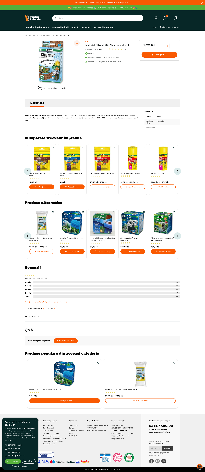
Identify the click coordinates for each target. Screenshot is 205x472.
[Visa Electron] (45, 461)
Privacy (106, 469)
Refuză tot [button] (28, 461)
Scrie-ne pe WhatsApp (96, 431)
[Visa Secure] (77, 461)
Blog (118, 469)
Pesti (26, 35)
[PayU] (70, 461)
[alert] (20, 444)
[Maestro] (57, 461)
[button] (52, 62)
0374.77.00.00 (92, 428)
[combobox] (97, 18)
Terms (113, 469)
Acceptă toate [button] (13, 461)
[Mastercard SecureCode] (85, 461)
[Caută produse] (56, 18)
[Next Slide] (177, 171)
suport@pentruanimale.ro (97, 425)
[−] (159, 46)
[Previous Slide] (27, 171)
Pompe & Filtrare (36, 35)
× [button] (35, 420)
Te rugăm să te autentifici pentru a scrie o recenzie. (46, 302)
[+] (167, 46)
